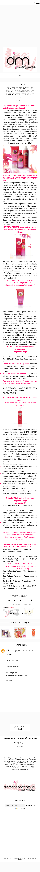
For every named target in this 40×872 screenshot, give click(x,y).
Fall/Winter (20, 85)
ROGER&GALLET (26, 604)
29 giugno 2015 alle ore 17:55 (23, 651)
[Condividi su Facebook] (26, 600)
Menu (20, 75)
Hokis (8, 650)
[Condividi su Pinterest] (31, 600)
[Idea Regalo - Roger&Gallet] (6, 632)
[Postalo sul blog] (14, 600)
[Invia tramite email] (9, 600)
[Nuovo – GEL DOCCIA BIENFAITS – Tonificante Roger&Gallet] (33, 632)
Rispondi (9, 681)
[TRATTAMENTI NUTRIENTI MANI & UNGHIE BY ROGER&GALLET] (20, 632)
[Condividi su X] (20, 600)
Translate (22, 808)
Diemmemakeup (22, 857)
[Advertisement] (20, 26)
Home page (20, 747)
